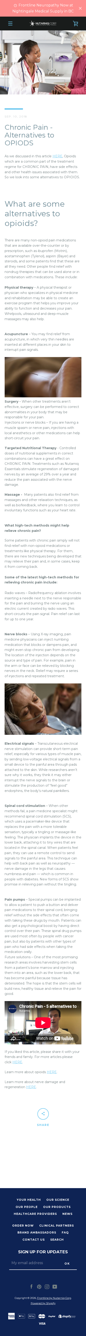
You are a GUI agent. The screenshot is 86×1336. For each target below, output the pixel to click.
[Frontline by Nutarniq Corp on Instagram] (47, 1286)
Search (57, 1239)
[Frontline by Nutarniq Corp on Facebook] (31, 1286)
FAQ (65, 1232)
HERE (57, 156)
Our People (27, 1207)
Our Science (57, 1199)
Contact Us (33, 1239)
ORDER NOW (23, 1225)
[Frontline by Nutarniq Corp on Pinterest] (39, 1286)
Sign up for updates (43, 1251)
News (67, 1214)
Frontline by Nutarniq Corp (54, 1298)
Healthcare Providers (35, 1214)
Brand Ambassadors (36, 1232)
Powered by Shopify (43, 1303)
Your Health (29, 1199)
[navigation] (10, 23)
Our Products (57, 1207)
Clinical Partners (56, 1225)
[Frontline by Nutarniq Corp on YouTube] (55, 1286)
